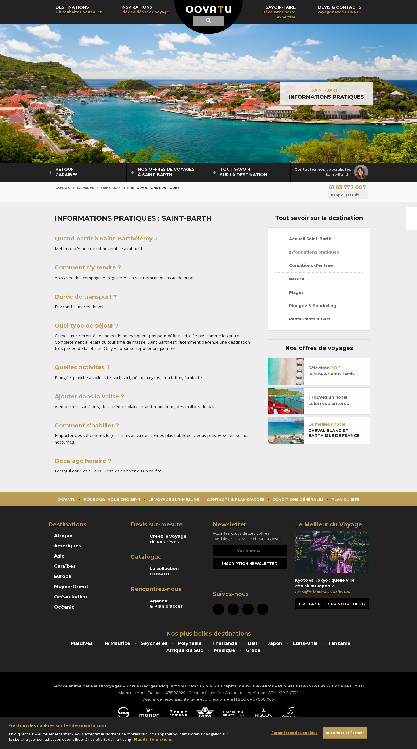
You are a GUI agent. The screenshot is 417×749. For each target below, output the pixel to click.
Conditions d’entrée (310, 265)
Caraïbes (85, 188)
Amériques (67, 545)
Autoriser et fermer (345, 732)
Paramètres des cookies (294, 732)
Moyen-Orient (71, 586)
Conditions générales (298, 499)
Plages (296, 292)
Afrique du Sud (185, 650)
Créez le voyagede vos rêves (168, 538)
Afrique (63, 535)
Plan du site (346, 499)
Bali (252, 643)
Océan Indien (70, 597)
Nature (296, 279)
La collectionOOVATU (164, 571)
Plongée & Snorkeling (312, 305)
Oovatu (63, 188)
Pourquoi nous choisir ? (112, 499)
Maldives (82, 643)
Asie (59, 556)
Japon (275, 643)
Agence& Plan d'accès (166, 603)
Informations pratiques (313, 252)
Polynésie (190, 643)
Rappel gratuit (345, 195)
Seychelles (154, 643)
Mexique (224, 650)
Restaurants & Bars (309, 319)
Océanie (64, 607)
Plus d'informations (153, 739)
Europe (62, 576)
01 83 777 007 (347, 187)
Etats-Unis (305, 643)
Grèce (253, 650)
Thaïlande (224, 643)
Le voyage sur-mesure (173, 499)
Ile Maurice (116, 643)
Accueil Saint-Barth (310, 238)
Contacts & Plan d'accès (235, 499)
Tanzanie (339, 643)
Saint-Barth (326, 90)
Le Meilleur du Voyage (328, 524)
